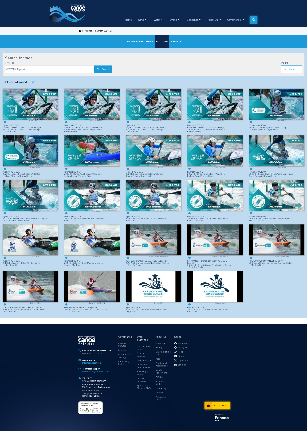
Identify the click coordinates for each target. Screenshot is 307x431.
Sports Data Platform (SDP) (144, 387)
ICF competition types (144, 347)
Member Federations (161, 371)
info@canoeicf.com (92, 363)
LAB (217, 421)
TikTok (181, 352)
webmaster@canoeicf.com (95, 371)
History (159, 347)
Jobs (158, 359)
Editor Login (220, 405)
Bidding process (141, 354)
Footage (162, 42)
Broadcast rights (160, 382)
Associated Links (161, 398)
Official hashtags (141, 380)
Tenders (159, 393)
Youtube (182, 356)
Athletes (88, 31)
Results (176, 42)
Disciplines (192, 20)
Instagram (182, 347)
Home (128, 20)
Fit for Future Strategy (124, 356)
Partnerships (161, 388)
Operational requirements (143, 366)
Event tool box (144, 360)
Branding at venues (142, 372)
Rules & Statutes (122, 344)
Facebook (183, 343)
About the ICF (162, 343)
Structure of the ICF (163, 353)
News (141, 20)
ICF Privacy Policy (123, 363)
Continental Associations (162, 364)
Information (134, 42)
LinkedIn (182, 365)
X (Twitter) (183, 360)
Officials (159, 377)
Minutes (122, 350)
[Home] (68, 13)
